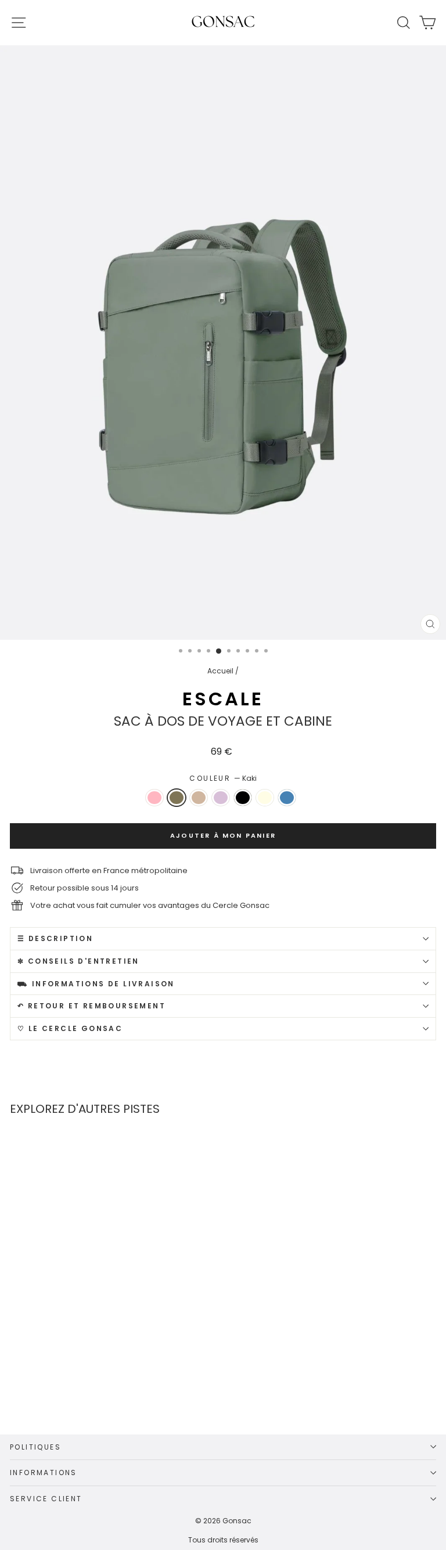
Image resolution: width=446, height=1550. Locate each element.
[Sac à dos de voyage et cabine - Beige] (86, 1368)
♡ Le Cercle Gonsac (70, 1028)
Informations (43, 1472)
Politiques (35, 1447)
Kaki (176, 798)
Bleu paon (287, 798)
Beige (198, 798)
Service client (46, 1499)
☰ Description (55, 938)
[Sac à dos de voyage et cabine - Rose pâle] (54, 1368)
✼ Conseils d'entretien (78, 961)
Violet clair (220, 798)
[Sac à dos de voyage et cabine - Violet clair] (103, 1368)
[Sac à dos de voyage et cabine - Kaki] (70, 1368)
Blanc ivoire (265, 798)
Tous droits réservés (223, 1540)
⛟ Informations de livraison (96, 984)
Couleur (222, 778)
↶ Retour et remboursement (91, 1006)
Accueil (220, 671)
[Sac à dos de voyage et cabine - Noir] (119, 1368)
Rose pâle (154, 798)
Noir (242, 798)
